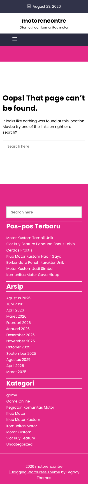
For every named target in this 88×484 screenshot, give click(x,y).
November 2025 (20, 341)
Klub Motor (15, 413)
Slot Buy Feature (20, 438)
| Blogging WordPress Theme (34, 472)
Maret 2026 (16, 316)
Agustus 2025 (18, 359)
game (11, 395)
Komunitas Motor (21, 426)
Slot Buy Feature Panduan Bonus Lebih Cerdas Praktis (40, 247)
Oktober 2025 (18, 347)
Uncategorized (19, 444)
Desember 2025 (20, 335)
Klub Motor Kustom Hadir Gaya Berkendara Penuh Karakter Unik (35, 259)
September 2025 (21, 353)
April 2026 (15, 310)
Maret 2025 (16, 371)
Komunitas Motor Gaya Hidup (32, 274)
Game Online (18, 401)
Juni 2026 (14, 304)
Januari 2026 (18, 328)
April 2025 (15, 365)
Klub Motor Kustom (23, 419)
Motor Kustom (18, 432)
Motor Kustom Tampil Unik (29, 237)
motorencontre (44, 21)
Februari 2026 (18, 322)
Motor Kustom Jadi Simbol (29, 268)
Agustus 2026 (18, 298)
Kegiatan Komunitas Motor (30, 407)
